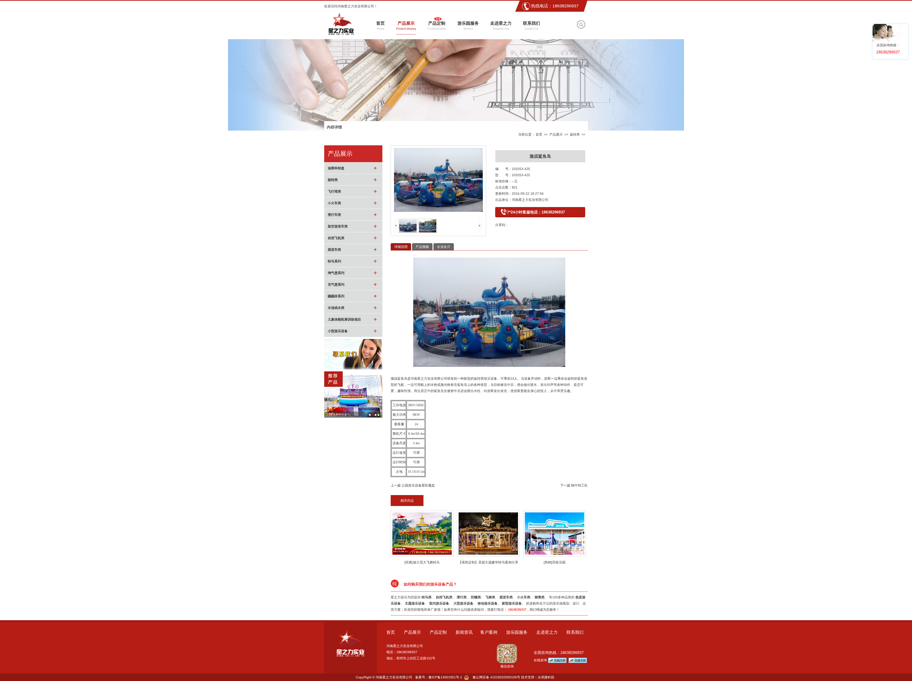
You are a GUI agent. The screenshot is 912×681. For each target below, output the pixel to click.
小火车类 (334, 203)
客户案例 (488, 632)
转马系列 (334, 261)
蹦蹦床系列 (336, 296)
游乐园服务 (516, 632)
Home (380, 25)
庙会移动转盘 (335, 414)
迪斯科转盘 (336, 168)
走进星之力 (547, 632)
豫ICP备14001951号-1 (445, 677)
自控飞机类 (336, 238)
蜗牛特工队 (579, 485)
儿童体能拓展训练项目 (344, 319)
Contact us (531, 25)
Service (468, 25)
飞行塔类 (334, 191)
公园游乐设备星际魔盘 (418, 485)
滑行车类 (334, 215)
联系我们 (575, 632)
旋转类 (575, 134)
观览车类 (334, 249)
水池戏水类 (336, 308)
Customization (437, 25)
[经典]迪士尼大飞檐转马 (422, 562)
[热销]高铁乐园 (554, 562)
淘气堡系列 (336, 273)
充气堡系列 (336, 284)
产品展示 (556, 134)
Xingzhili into (501, 25)
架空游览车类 (338, 226)
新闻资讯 (464, 632)
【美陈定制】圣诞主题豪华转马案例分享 (488, 562)
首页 (539, 134)
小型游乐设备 (338, 331)
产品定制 (438, 632)
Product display (406, 25)
